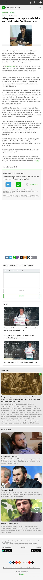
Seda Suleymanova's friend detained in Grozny (21, 362)
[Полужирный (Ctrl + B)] (6, 270)
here (37, 160)
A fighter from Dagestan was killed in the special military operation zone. (19, 336)
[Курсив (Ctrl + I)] (10, 270)
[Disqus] (21, 230)
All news (12, 12)
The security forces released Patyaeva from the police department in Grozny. (21, 328)
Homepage (5, 12)
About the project (6, 547)
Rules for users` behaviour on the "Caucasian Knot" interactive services (21, 568)
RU (2, 2)
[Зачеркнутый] (18, 270)
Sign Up (21, 290)
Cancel (21, 296)
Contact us (23, 547)
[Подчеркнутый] (14, 270)
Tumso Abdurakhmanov (9, 523)
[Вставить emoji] (23, 270)
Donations (38, 547)
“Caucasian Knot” (9, 66)
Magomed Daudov (7, 490)
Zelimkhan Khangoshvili (10, 456)
